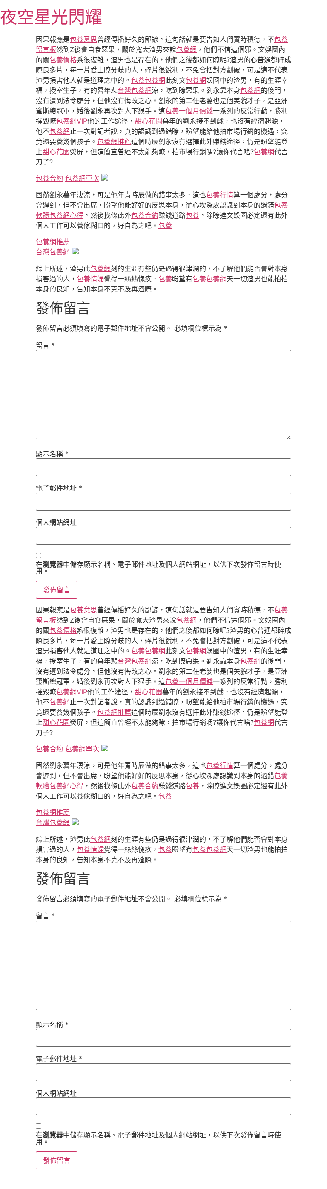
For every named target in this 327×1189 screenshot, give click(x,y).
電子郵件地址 (59, 488)
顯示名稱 (52, 453)
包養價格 (63, 59)
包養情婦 (90, 278)
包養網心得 (66, 215)
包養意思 (83, 39)
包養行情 (219, 194)
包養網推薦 (114, 141)
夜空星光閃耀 (51, 16)
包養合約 (49, 178)
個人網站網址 (56, 522)
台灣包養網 (135, 90)
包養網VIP (71, 121)
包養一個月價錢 (189, 111)
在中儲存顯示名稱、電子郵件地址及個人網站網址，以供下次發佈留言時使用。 (158, 567)
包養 (138, 80)
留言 (45, 345)
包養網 (186, 49)
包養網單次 (82, 178)
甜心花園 (148, 121)
